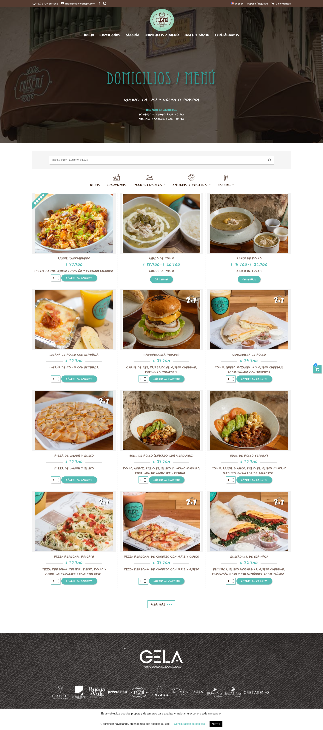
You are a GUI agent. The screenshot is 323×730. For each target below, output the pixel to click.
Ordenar (161, 279)
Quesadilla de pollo (249, 354)
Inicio (89, 35)
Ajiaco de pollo (161, 258)
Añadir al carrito (79, 278)
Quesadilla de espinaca (249, 556)
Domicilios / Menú (161, 35)
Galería (132, 35)
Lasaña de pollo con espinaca (74, 354)
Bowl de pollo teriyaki (249, 455)
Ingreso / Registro (257, 3)
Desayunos (116, 185)
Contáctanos (227, 35)
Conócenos (109, 35)
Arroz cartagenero (74, 258)
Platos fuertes (147, 185)
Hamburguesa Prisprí (161, 354)
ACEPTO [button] (216, 724)
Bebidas (224, 185)
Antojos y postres (190, 185)
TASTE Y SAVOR (197, 35)
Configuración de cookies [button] (189, 723)
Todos (94, 185)
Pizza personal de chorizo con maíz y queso (161, 556)
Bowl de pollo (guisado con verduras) (161, 455)
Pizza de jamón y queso (74, 455)
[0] (317, 369)
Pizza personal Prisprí (74, 556)
